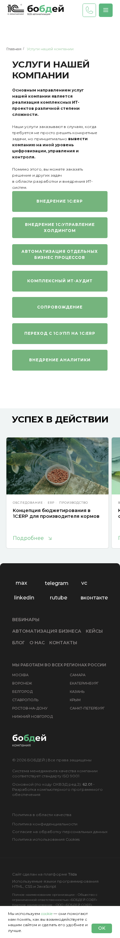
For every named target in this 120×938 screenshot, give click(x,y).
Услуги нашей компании (50, 48)
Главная (13, 48)
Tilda (72, 874)
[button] (105, 10)
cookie (46, 913)
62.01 (87, 784)
